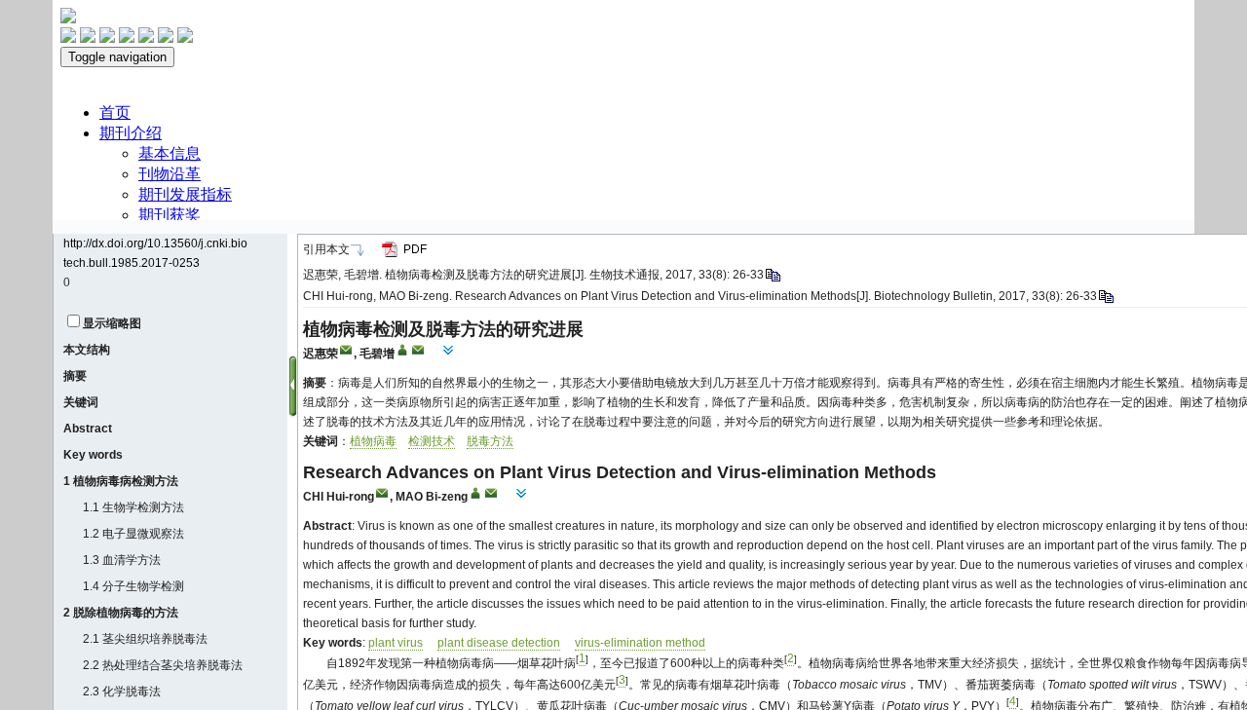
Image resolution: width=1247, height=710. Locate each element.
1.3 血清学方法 (122, 560)
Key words (93, 455)
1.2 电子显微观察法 (133, 534)
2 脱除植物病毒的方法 (120, 612)
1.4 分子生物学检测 (133, 586)
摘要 (75, 376)
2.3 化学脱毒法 (122, 691)
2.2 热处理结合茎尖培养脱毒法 (163, 665)
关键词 (80, 402)
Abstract (87, 428)
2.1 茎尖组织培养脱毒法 (145, 639)
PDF (415, 249)
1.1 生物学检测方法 (133, 507)
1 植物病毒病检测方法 (120, 481)
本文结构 (86, 349)
